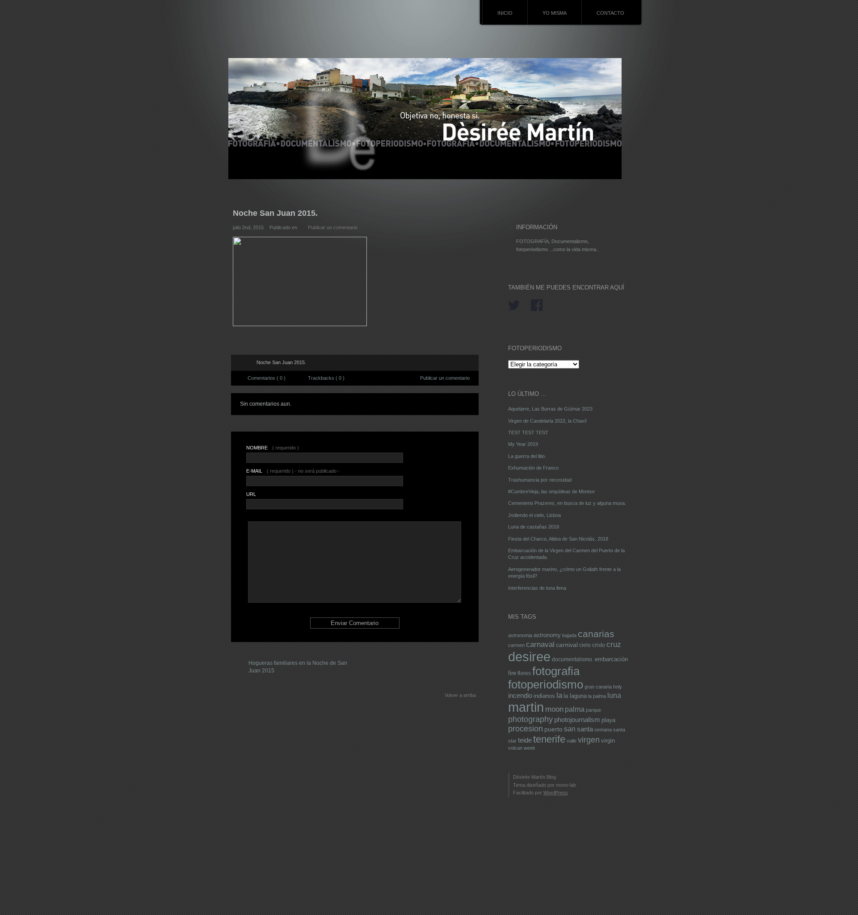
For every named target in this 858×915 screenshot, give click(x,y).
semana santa (609, 729)
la (559, 695)
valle (571, 740)
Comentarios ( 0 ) (267, 378)
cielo (585, 645)
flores (524, 673)
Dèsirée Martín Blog (534, 777)
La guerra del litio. (527, 456)
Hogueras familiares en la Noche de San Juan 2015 (297, 667)
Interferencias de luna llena (537, 588)
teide (525, 740)
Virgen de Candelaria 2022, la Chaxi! (547, 421)
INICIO (505, 13)
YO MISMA (555, 13)
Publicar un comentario (333, 227)
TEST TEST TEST (528, 432)
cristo (598, 645)
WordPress (555, 792)
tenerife (549, 739)
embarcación (611, 659)
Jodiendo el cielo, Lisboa (534, 515)
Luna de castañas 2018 (533, 526)
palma (575, 709)
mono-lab (566, 785)
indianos (544, 696)
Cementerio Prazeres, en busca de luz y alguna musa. (567, 503)
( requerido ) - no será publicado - (293, 471)
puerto (553, 729)
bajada (569, 635)
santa (585, 729)
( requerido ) (272, 447)
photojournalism (577, 719)
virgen (589, 739)
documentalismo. (572, 659)
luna (614, 695)
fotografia (556, 671)
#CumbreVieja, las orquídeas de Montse (551, 491)
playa (608, 720)
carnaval (540, 644)
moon (554, 709)
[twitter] (514, 305)
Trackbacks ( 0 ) (326, 378)
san (570, 729)
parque (593, 710)
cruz (613, 644)
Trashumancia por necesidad (540, 480)
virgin (608, 740)
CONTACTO (610, 13)
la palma (597, 696)
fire (512, 673)
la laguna (575, 696)
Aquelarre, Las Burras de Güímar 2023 (550, 408)
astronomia (520, 635)
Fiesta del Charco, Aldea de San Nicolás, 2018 (558, 538)
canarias (596, 634)
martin (526, 707)
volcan (515, 748)
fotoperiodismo (545, 684)
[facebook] (537, 305)
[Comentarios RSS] (245, 363)
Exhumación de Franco (533, 467)
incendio (520, 695)
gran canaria (598, 686)
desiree (529, 656)
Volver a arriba (460, 695)
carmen (516, 645)
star (512, 740)
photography (530, 719)
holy (617, 686)
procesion (525, 728)
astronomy (547, 635)
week (529, 748)
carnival (567, 644)
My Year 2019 (523, 444)
